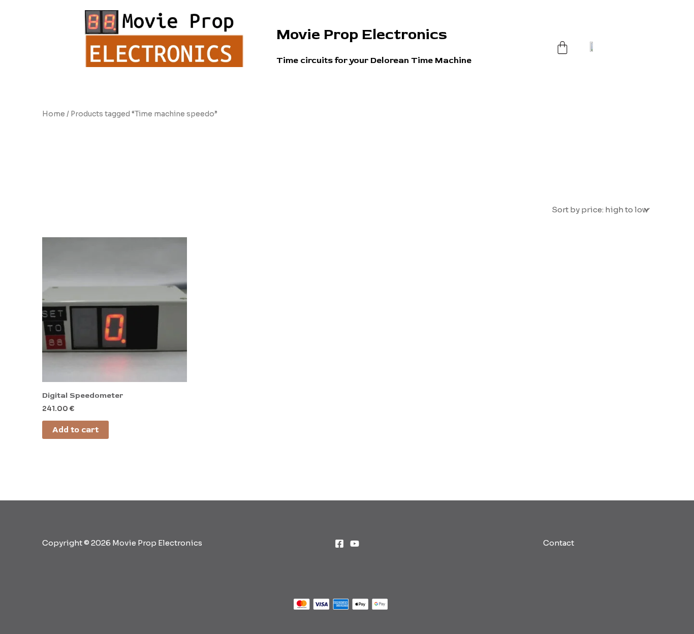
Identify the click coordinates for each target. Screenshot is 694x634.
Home (53, 114)
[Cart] (562, 37)
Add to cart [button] (75, 430)
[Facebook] (339, 543)
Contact (558, 543)
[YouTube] (354, 543)
